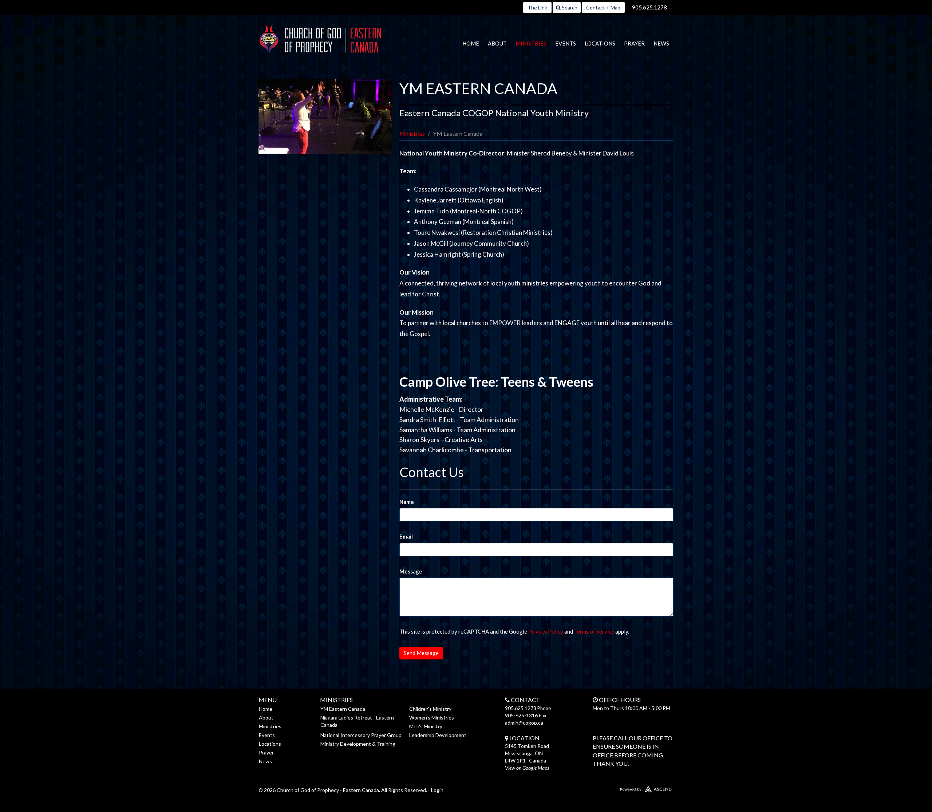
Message (410, 571)
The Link (537, 7)
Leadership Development (437, 735)
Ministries (531, 43)
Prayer (634, 43)
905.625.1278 (649, 7)
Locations (600, 43)
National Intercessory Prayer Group (361, 735)
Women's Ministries (431, 717)
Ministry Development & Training (357, 744)
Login (437, 790)
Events (565, 43)
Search (569, 7)
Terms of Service (594, 631)
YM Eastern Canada (342, 709)
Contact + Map (603, 7)
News (661, 43)
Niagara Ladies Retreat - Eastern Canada (357, 721)
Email (406, 536)
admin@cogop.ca (524, 723)
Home (470, 43)
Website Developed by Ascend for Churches (624, 788)
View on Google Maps (527, 768)
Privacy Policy (545, 631)
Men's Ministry (425, 726)
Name (406, 501)
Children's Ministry (430, 709)
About (497, 43)
